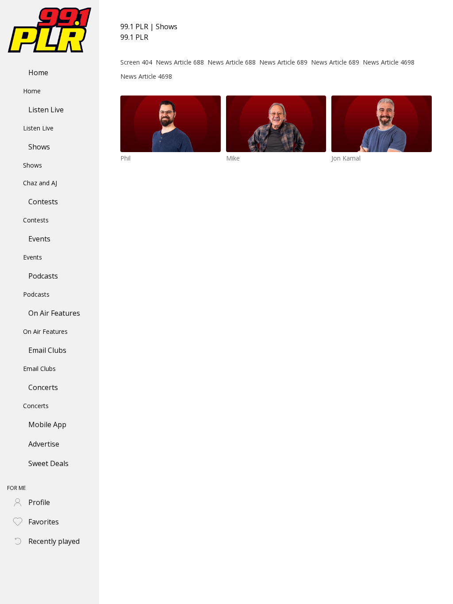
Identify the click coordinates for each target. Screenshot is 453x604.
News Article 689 (283, 62)
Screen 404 (136, 62)
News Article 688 (180, 62)
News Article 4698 (389, 62)
